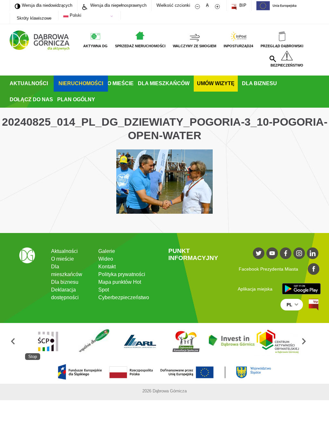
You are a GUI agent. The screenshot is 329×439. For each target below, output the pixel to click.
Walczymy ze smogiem (194, 46)
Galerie (106, 251)
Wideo (105, 259)
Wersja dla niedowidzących (43, 5)
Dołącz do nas (31, 99)
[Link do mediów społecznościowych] (258, 253)
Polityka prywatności (121, 274)
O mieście (120, 83)
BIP (242, 5)
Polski (74, 15)
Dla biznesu (259, 83)
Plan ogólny (76, 99)
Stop (32, 356)
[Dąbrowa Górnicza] (39, 40)
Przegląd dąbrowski (282, 46)
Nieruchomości (80, 83)
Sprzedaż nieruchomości (140, 46)
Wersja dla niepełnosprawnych (118, 5)
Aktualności (29, 83)
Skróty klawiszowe (34, 18)
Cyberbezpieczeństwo (123, 297)
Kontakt (107, 266)
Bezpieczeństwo (287, 65)
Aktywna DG (95, 46)
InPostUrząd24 (238, 46)
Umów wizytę (216, 83)
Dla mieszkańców (164, 83)
